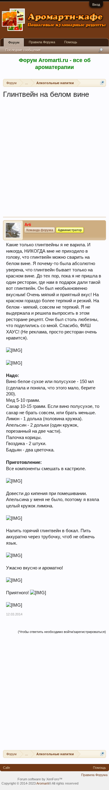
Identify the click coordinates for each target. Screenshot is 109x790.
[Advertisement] (54, 159)
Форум (13, 42)
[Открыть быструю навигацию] (102, 83)
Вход (96, 4)
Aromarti (42, 783)
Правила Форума (42, 42)
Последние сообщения (23, 50)
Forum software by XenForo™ (40, 779)
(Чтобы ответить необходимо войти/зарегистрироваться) (62, 632)
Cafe (6, 767)
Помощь (70, 42)
